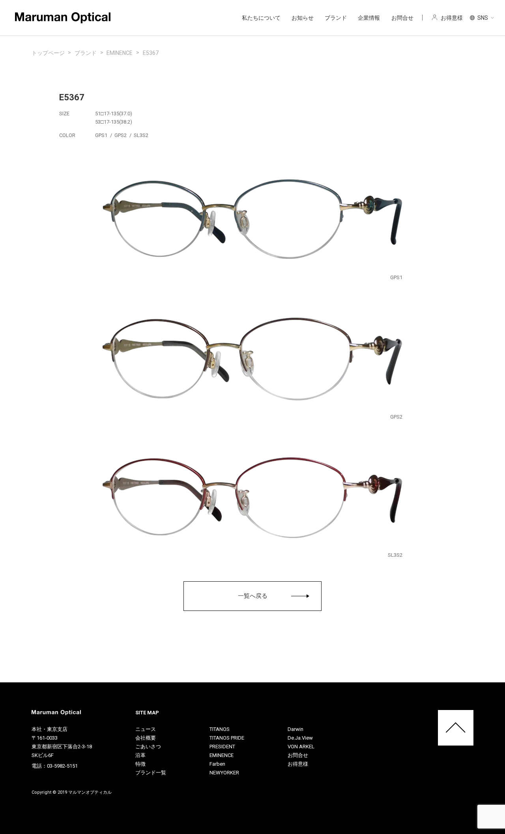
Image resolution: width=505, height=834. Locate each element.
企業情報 (369, 18)
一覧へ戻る (252, 595)
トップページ (48, 53)
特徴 (140, 764)
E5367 (151, 53)
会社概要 (145, 738)
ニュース (145, 729)
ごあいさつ (148, 746)
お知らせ (303, 18)
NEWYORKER (224, 773)
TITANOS (219, 729)
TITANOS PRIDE (226, 738)
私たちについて (261, 18)
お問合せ (402, 18)
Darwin (295, 729)
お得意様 (298, 764)
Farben (217, 764)
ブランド (336, 18)
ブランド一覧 (150, 773)
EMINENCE (120, 53)
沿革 (140, 755)
